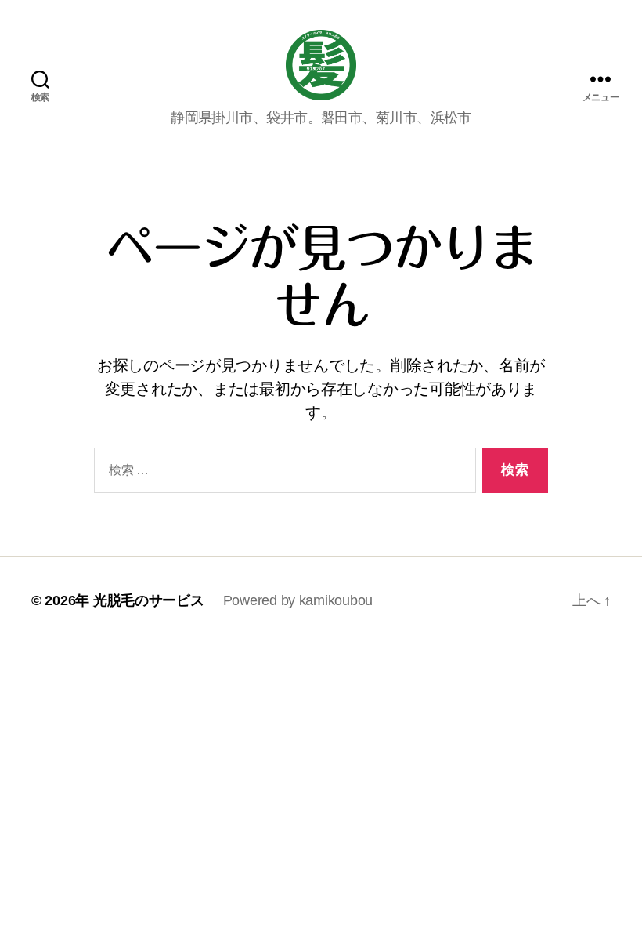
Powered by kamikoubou (298, 600)
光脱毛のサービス (148, 600)
